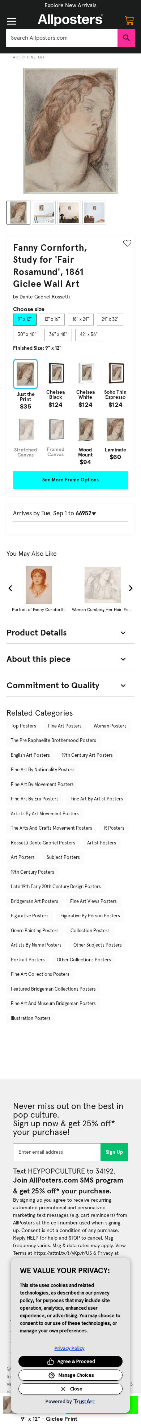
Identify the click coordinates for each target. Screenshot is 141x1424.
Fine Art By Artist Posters (96, 799)
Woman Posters (110, 726)
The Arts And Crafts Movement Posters (51, 828)
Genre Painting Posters (35, 931)
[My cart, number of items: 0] (129, 20)
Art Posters (23, 857)
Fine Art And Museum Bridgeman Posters (53, 1003)
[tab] (25, 320)
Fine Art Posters (65, 726)
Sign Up (114, 1152)
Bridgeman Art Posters (34, 901)
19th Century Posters (32, 872)
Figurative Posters (29, 916)
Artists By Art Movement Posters (45, 814)
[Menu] (11, 21)
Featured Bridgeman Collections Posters (53, 989)
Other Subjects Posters (97, 945)
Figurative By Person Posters (90, 916)
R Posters (114, 828)
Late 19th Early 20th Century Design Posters (56, 886)
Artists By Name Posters (36, 945)
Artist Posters (101, 843)
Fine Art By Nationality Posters (42, 770)
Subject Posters (63, 857)
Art (17, 57)
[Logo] (70, 20)
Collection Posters (90, 931)
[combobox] (62, 38)
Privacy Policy (70, 1348)
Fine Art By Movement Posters (42, 784)
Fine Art (36, 57)
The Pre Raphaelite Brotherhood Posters (53, 740)
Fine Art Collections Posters (40, 974)
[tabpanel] (70, 411)
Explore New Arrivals (70, 5)
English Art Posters (30, 755)
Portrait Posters (28, 960)
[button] (70, 5)
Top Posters (23, 726)
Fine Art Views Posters (93, 901)
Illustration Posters (31, 1018)
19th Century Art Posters (87, 755)
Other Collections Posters (84, 960)
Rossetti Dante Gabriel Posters (43, 843)
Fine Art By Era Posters (35, 799)
